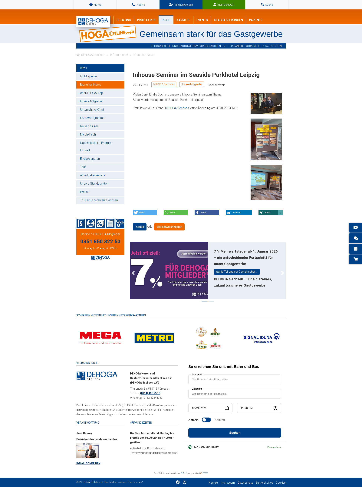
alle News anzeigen (169, 227)
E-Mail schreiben (88, 463)
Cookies (281, 482)
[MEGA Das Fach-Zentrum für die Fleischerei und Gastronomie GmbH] (100, 337)
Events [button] (202, 20)
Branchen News (90, 84)
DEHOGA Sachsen (164, 84)
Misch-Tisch (88, 134)
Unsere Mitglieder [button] (191, 84)
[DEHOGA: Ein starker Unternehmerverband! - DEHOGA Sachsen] (97, 375)
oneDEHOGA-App (91, 93)
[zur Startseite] (93, 21)
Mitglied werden (183, 4)
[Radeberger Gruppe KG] (208, 337)
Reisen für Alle (89, 126)
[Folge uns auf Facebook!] (178, 482)
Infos (83, 68)
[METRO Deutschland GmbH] (154, 337)
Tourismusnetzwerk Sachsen (99, 200)
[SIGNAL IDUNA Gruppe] (261, 337)
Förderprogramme (92, 118)
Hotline (140, 4)
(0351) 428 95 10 (150, 393)
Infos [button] (166, 20)
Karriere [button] (183, 20)
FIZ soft (184, 473)
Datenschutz (245, 482)
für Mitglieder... (89, 76)
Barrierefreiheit (264, 482)
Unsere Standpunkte (93, 183)
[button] (145, 212)
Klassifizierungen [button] (228, 20)
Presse (84, 192)
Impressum (228, 482)
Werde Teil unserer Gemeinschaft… (237, 271)
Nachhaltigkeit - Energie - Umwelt (96, 146)
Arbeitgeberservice (92, 175)
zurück (139, 227)
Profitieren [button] (146, 20)
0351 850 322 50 (100, 241)
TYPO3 (205, 473)
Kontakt (213, 482)
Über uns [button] (124, 20)
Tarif (83, 167)
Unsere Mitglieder (91, 101)
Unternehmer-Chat (92, 109)
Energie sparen (90, 158)
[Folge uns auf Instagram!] (184, 482)
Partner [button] (255, 20)
